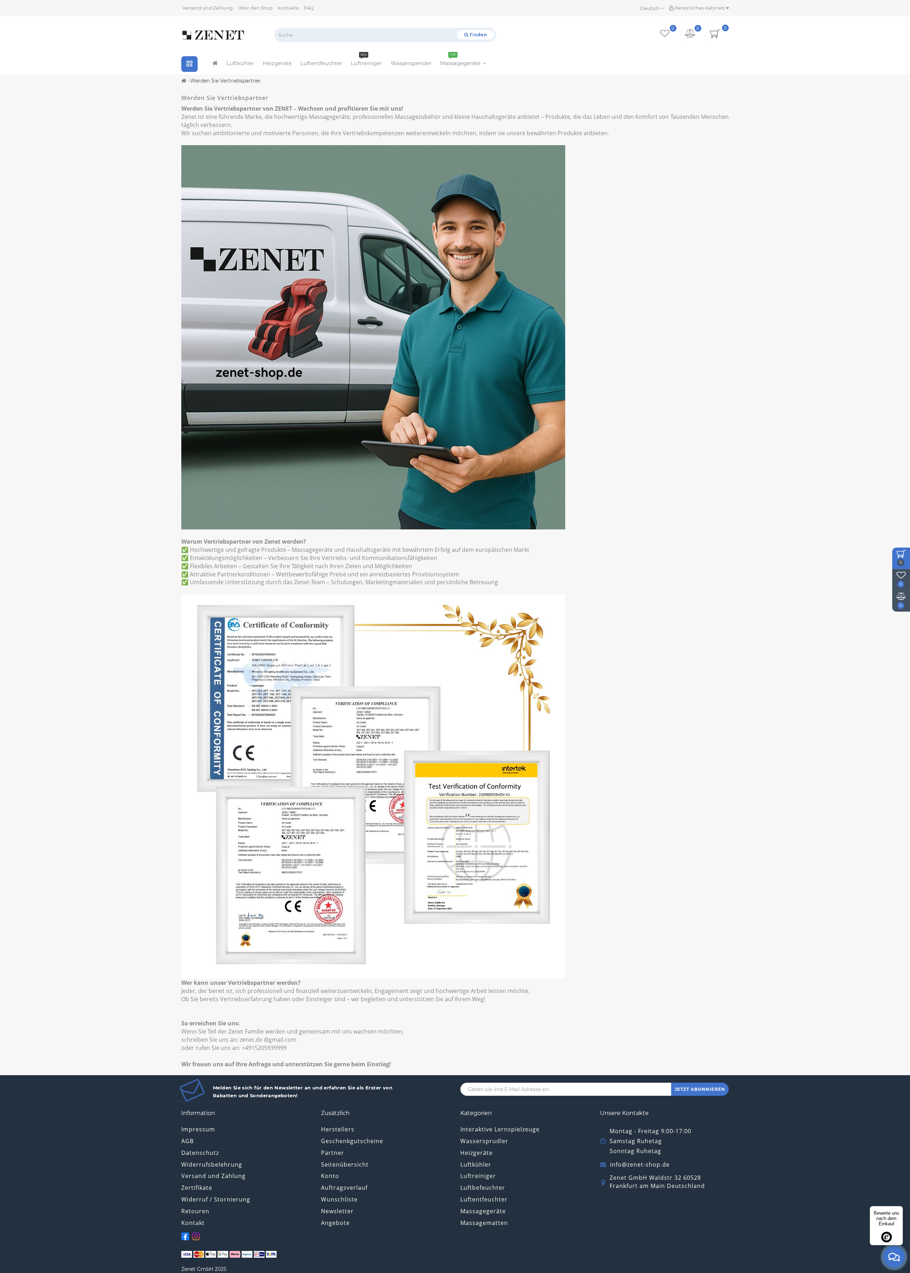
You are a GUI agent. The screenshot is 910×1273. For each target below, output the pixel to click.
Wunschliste (339, 1199)
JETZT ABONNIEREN (700, 1089)
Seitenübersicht (345, 1164)
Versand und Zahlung (207, 8)
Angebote (335, 1223)
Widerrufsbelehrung (211, 1164)
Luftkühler (240, 63)
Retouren (195, 1211)
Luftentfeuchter (321, 63)
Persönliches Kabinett (699, 8)
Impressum (198, 1129)
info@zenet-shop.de (640, 1164)
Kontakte (288, 8)
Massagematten (484, 1223)
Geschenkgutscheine (352, 1141)
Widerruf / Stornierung (215, 1199)
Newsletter (337, 1211)
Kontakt (193, 1223)
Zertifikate (196, 1188)
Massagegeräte (460, 61)
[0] (690, 35)
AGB (187, 1141)
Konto (330, 1176)
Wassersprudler (484, 1141)
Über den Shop (255, 8)
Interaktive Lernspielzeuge (500, 1129)
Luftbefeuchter (482, 1188)
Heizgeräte (277, 63)
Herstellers (337, 1129)
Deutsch (650, 8)
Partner (332, 1153)
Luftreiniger (366, 61)
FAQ (309, 8)
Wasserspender (411, 63)
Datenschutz (200, 1153)
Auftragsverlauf (344, 1188)
